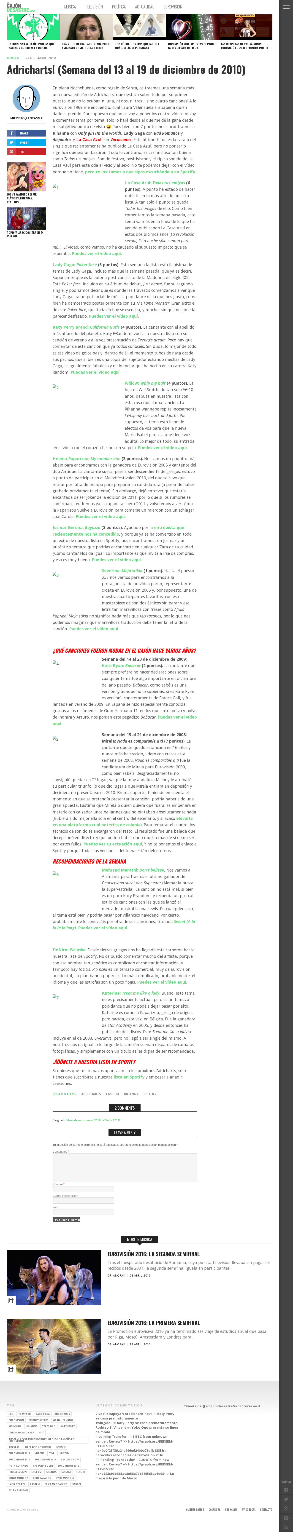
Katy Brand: (86, 327)
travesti (14, 1447)
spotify (150, 1094)
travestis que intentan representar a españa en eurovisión (41, 1440)
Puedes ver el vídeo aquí (96, 253)
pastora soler (43, 1465)
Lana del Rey (17, 1484)
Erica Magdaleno (56, 1484)
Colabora (214, 1509)
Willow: (145, 383)
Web (55, 1207)
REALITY (80, 1471)
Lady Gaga (43, 1414)
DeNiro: (69, 949)
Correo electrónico (65, 1195)
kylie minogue (65, 1478)
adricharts (91, 1094)
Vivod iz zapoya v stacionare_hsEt (123, 1413)
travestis (24, 1414)
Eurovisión (173, 7)
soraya (66, 1471)
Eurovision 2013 (45, 1459)
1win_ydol (103, 1423)
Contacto (266, 1509)
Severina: (122, 570)
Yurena (39, 1453)
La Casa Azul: (155, 182)
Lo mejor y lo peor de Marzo (134, 1475)
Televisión (94, 7)
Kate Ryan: (121, 665)
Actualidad (145, 7)
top (51, 1453)
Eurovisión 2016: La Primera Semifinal (154, 1322)
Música (70, 7)
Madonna (15, 1426)
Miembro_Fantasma (26, 118)
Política (119, 7)
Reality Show (70, 1459)
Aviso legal (248, 1509)
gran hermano (63, 1420)
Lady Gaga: (75, 264)
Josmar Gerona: (76, 527)
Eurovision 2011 (19, 1453)
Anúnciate (231, 1509)
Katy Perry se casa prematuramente (134, 1415)
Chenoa (51, 1471)
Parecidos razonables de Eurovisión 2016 (129, 1455)
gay (41, 1432)
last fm (112, 1094)
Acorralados (42, 1478)
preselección (18, 1471)
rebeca (76, 1484)
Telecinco (49, 1426)
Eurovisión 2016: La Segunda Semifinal (154, 1253)
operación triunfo (38, 1447)
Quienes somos (195, 1509)
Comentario (61, 1151)
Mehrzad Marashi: (133, 870)
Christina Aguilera (21, 1432)
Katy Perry (67, 1426)
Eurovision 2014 (19, 1459)
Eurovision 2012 (68, 1465)
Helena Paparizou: (86, 458)
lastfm (35, 1484)
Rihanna (131, 1094)
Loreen (60, 1447)
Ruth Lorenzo (18, 1465)
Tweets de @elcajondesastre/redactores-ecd (222, 1406)
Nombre (59, 1184)
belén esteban (18, 1490)
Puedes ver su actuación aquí (112, 844)
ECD (11, 1414)
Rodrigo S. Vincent (110, 1427)
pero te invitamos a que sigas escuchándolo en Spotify (140, 171)
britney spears (38, 1420)
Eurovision (16, 1420)
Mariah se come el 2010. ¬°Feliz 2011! (93, 1120)
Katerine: (130, 993)
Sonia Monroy (18, 1478)
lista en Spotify (130, 1077)
